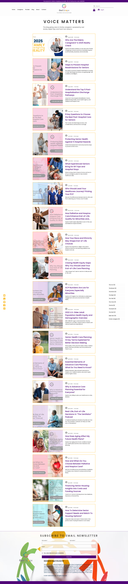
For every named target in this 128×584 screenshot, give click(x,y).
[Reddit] (4, 308)
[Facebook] (4, 305)
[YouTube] (4, 295)
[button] (94, 9)
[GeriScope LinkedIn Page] (4, 298)
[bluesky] (4, 302)
